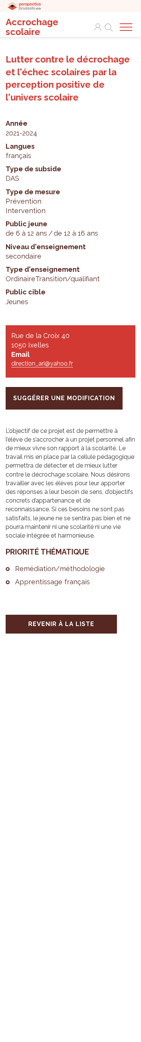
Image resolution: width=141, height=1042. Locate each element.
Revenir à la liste (61, 624)
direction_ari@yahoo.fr (42, 363)
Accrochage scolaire (32, 27)
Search (107, 23)
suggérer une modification (64, 398)
